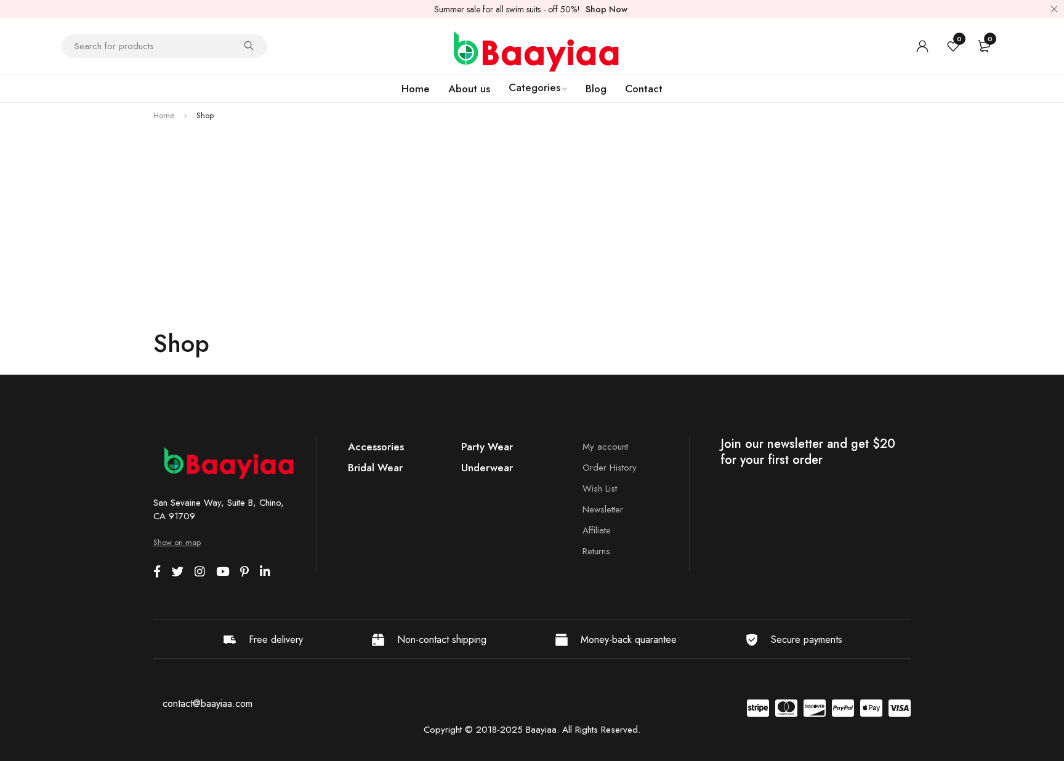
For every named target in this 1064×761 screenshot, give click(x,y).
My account (605, 446)
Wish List (599, 488)
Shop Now (606, 9)
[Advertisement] (532, 215)
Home (163, 115)
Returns (596, 551)
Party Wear (487, 446)
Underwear (487, 467)
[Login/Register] (922, 46)
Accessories (376, 446)
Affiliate (596, 530)
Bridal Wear (375, 467)
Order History (609, 467)
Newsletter (602, 509)
